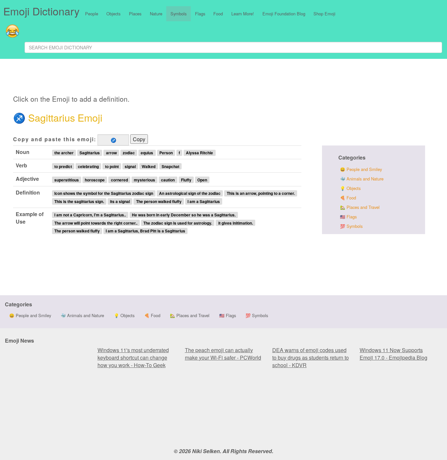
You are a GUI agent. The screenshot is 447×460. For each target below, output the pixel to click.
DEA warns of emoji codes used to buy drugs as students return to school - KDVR (310, 357)
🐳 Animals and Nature (362, 179)
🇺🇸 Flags (348, 216)
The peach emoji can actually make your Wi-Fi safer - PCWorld (223, 353)
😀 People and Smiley (361, 169)
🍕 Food (348, 198)
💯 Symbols (351, 226)
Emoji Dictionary (41, 10)
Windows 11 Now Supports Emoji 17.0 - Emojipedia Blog (393, 353)
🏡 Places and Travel (360, 207)
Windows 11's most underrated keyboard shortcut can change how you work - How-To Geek (133, 357)
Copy (139, 139)
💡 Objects (350, 188)
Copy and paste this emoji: (54, 139)
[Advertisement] (164, 77)
